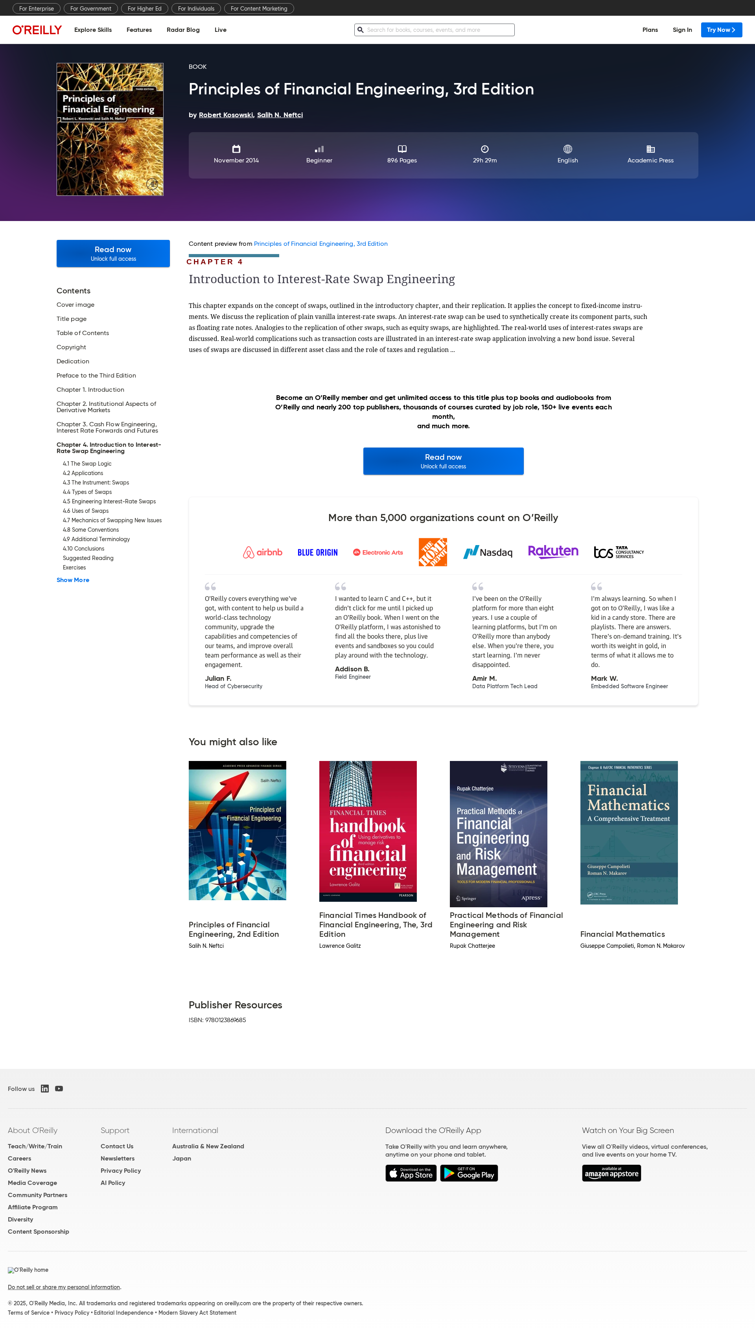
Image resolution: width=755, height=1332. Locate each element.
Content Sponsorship (38, 1231)
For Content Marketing (259, 8)
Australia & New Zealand (208, 1146)
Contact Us (117, 1146)
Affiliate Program (33, 1207)
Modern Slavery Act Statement (197, 1312)
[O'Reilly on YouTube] (59, 1088)
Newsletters (117, 1158)
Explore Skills (93, 30)
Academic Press (651, 160)
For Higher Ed (145, 8)
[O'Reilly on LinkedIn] (45, 1088)
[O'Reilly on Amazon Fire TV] (611, 1179)
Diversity (20, 1219)
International (195, 1130)
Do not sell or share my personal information (64, 1287)
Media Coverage (32, 1183)
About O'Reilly (32, 1130)
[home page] (37, 29)
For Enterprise (36, 8)
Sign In (682, 30)
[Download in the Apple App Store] (411, 1179)
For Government (90, 8)
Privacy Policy (121, 1170)
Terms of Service (29, 1312)
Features (139, 30)
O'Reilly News (27, 1170)
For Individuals (196, 8)
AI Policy (113, 1183)
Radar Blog (183, 30)
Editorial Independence (123, 1312)
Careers (19, 1158)
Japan (181, 1158)
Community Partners (37, 1195)
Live (220, 30)
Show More (73, 580)
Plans (650, 30)
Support (115, 1130)
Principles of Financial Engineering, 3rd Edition (321, 243)
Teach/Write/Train (35, 1146)
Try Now (718, 30)
